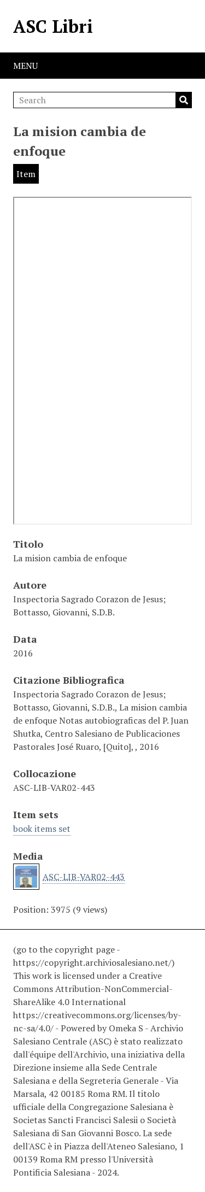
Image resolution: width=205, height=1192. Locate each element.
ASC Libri (53, 26)
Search (183, 100)
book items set (42, 829)
